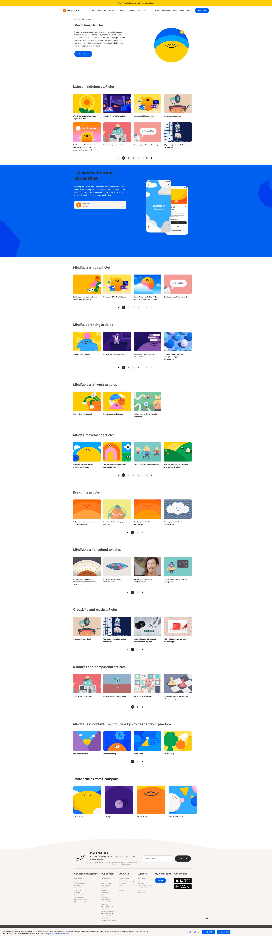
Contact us (140, 883)
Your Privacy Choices (193, 932)
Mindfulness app (105, 899)
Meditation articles (106, 881)
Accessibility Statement (143, 888)
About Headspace (124, 878)
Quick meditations (106, 885)
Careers (121, 888)
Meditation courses (106, 888)
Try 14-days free (78, 878)
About (175, 10)
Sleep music (104, 895)
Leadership (122, 883)
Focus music (104, 904)
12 (147, 158)
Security (139, 890)
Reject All (209, 932)
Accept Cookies (224, 932)
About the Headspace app (126, 881)
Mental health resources (144, 885)
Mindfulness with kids (107, 906)
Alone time (86, 204)
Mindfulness (130, 10)
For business (166, 10)
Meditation (113, 10)
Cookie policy (141, 892)
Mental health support (107, 911)
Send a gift (77, 892)
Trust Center (141, 878)
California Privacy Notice (61, 934)
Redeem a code (78, 895)
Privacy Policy (49, 934)
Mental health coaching (80, 883)
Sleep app (104, 890)
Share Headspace (79, 897)
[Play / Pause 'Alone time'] (78, 205)
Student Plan (77, 888)
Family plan (77, 885)
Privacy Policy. (126, 864)
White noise (104, 897)
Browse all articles (106, 918)
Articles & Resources (98, 10)
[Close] (268, 932)
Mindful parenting (106, 909)
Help (182, 10)
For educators (78, 890)
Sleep (121, 10)
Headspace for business (81, 899)
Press (120, 885)
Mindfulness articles (106, 902)
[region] (136, 932)
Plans (157, 10)
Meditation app (105, 878)
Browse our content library (108, 920)
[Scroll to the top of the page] (207, 918)
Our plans (77, 881)
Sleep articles (104, 892)
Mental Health (143, 10)
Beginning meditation (107, 883)
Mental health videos (107, 916)
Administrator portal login (81, 902)
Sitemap (121, 890)
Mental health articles (107, 913)
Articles (77, 19)
